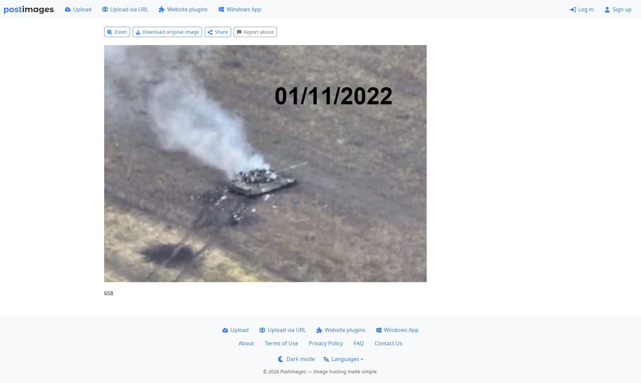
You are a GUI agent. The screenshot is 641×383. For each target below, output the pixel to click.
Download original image (171, 32)
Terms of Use (281, 343)
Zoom (121, 32)
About (246, 343)
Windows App (244, 9)
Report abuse (259, 32)
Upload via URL (129, 9)
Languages (345, 359)
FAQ (359, 343)
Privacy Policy (326, 343)
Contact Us (388, 343)
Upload (82, 9)
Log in (586, 9)
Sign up (622, 9)
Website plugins (187, 9)
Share (221, 32)
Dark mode (300, 359)
